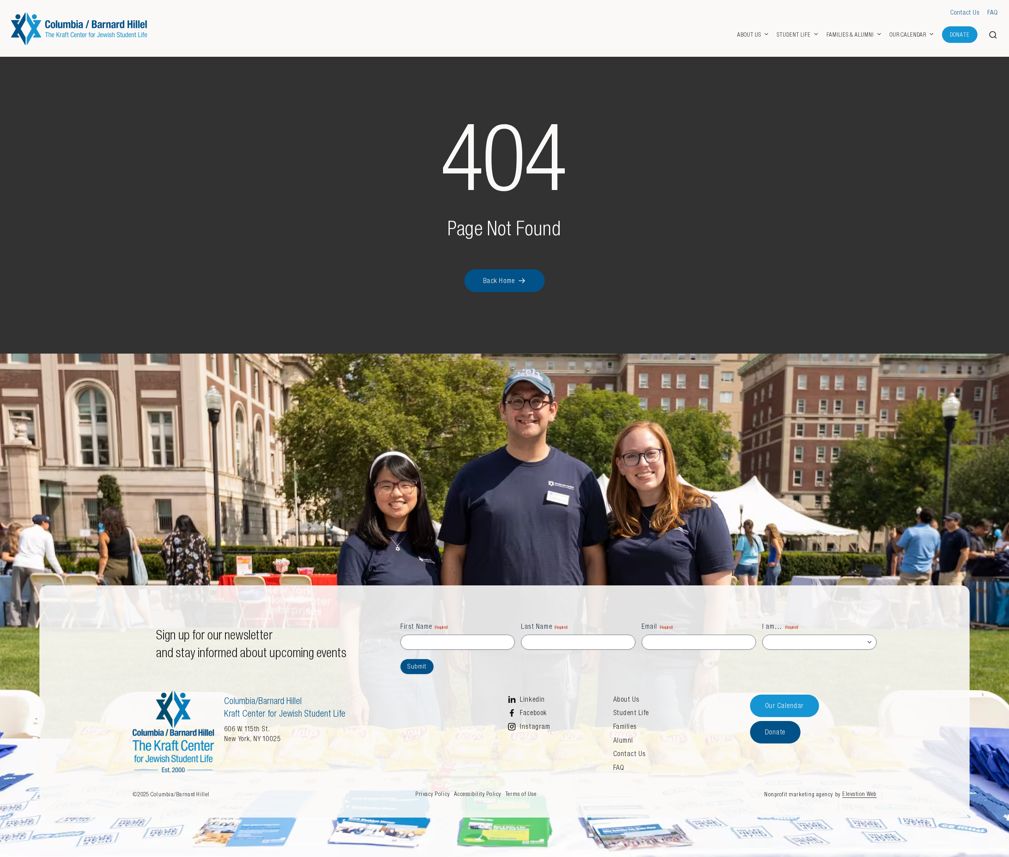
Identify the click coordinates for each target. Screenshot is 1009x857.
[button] (993, 35)
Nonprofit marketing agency (798, 794)
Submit (417, 666)
